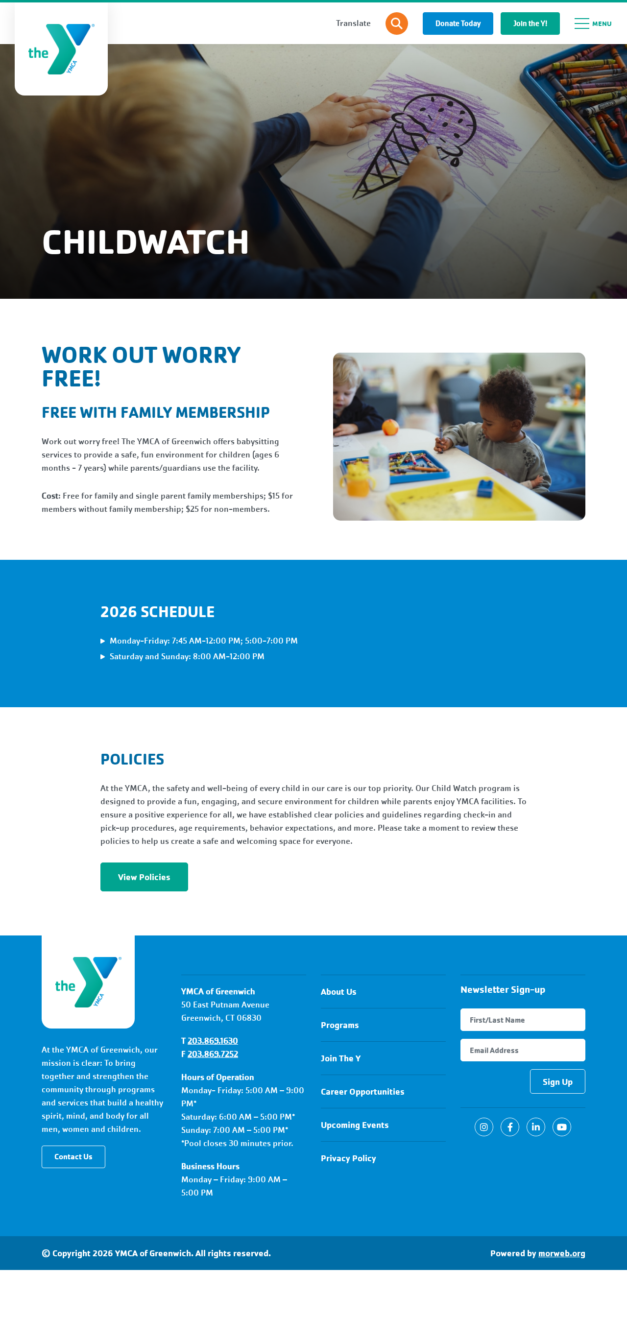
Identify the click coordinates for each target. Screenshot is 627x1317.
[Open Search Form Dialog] (397, 23)
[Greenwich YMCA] (88, 982)
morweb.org (561, 1253)
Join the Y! (530, 23)
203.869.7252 (213, 1054)
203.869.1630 (213, 1041)
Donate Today (458, 23)
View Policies (144, 877)
